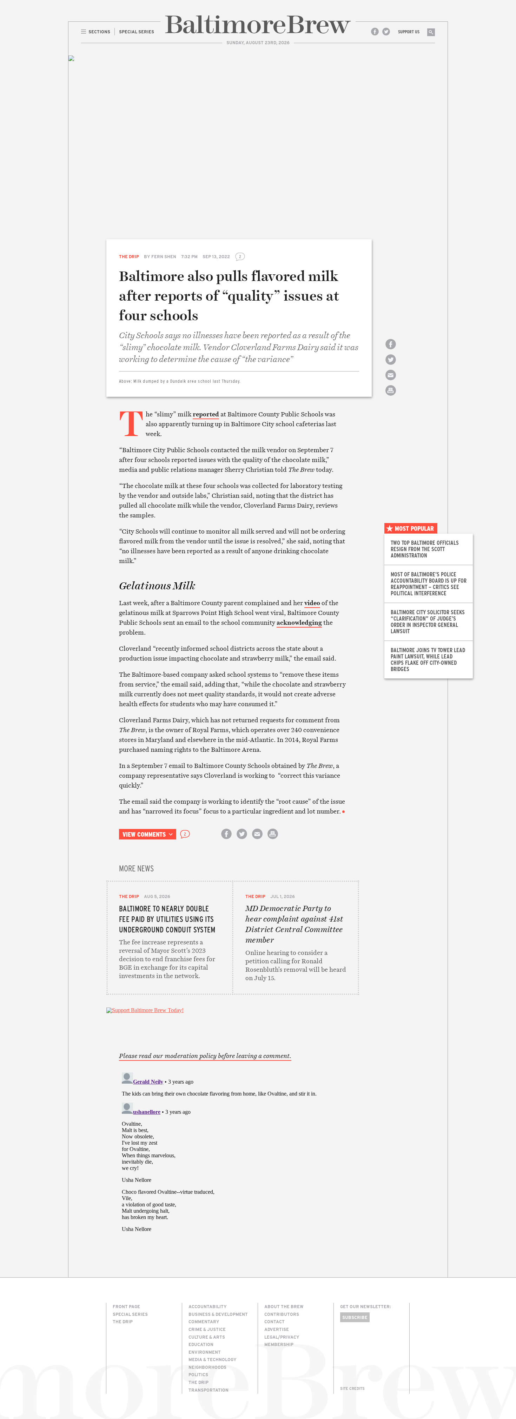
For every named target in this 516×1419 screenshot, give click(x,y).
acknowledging (299, 622)
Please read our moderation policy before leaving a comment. (205, 1056)
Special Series (130, 1314)
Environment (204, 1352)
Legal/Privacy (281, 1337)
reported (206, 414)
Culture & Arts (206, 1337)
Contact (274, 1321)
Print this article (390, 396)
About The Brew (284, 1306)
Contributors (281, 1314)
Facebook (375, 31)
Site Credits (352, 1388)
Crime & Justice (207, 1329)
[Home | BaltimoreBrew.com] (258, 24)
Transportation (208, 1390)
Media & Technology (212, 1359)
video (312, 602)
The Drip (129, 256)
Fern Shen (163, 256)
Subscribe (355, 1317)
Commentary (203, 1321)
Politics (198, 1374)
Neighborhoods (207, 1367)
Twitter (386, 31)
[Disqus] (232, 1157)
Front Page (126, 1306)
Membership (278, 1344)
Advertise (276, 1329)
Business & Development (218, 1314)
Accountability (207, 1306)
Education (200, 1344)
